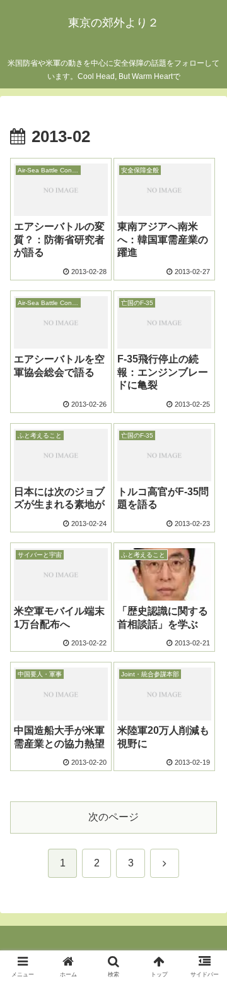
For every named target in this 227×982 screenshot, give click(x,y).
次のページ (113, 816)
